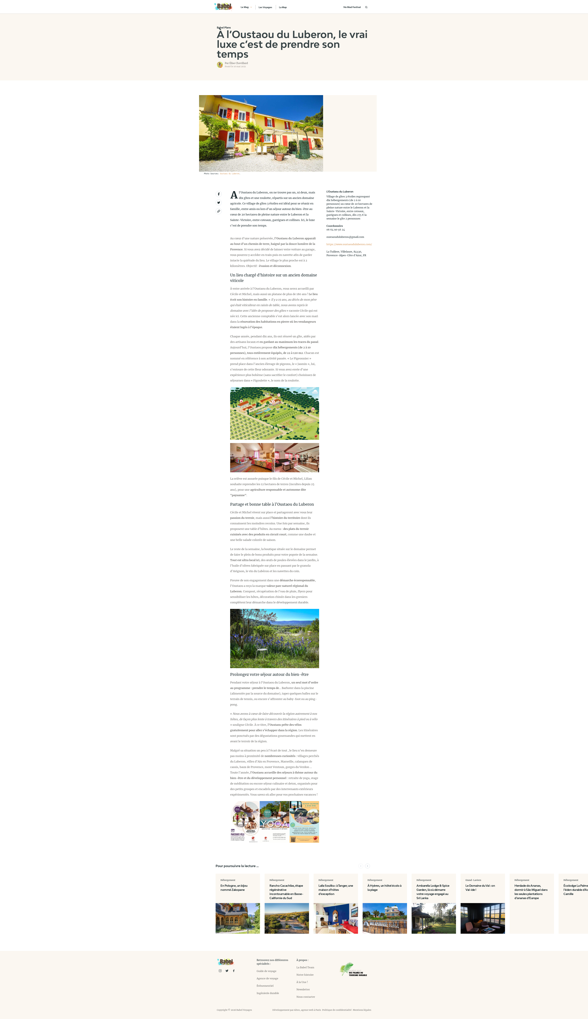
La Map (283, 7)
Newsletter (303, 989)
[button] (360, 866)
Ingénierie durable (268, 993)
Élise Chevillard (238, 63)
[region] (350, 133)
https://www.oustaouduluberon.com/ (349, 244)
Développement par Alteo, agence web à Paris (296, 1010)
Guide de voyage (266, 971)
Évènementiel (265, 985)
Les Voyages (265, 7)
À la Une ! (302, 982)
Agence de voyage (267, 978)
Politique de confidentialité (337, 1010)
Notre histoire (305, 974)
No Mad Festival (352, 7)
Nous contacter (305, 996)
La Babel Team (305, 967)
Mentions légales (362, 1010)
